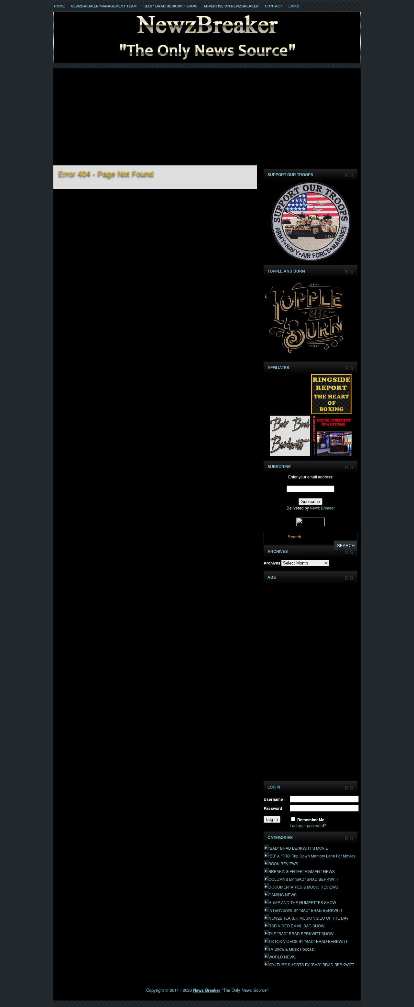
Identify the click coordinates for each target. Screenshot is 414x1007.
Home (59, 6)
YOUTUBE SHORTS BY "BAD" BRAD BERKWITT (311, 964)
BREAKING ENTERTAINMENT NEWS (301, 871)
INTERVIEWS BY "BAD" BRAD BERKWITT (305, 910)
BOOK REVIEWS (283, 863)
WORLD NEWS (282, 956)
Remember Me (310, 819)
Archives (272, 563)
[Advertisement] (207, 117)
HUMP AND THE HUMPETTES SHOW (302, 902)
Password (273, 808)
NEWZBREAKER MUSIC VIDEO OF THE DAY (308, 918)
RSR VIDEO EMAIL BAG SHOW (296, 925)
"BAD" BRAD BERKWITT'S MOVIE (298, 848)
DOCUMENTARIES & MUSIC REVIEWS (303, 887)
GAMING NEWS (282, 894)
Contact (273, 6)
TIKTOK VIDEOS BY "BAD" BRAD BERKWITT (308, 941)
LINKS (294, 6)
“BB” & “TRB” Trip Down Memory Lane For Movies (311, 855)
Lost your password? (308, 825)
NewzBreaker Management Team (103, 6)
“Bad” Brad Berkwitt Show (170, 6)
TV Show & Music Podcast (291, 949)
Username (273, 799)
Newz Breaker (322, 507)
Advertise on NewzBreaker (231, 6)
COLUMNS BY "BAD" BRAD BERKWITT (303, 879)
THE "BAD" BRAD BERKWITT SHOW (300, 933)
